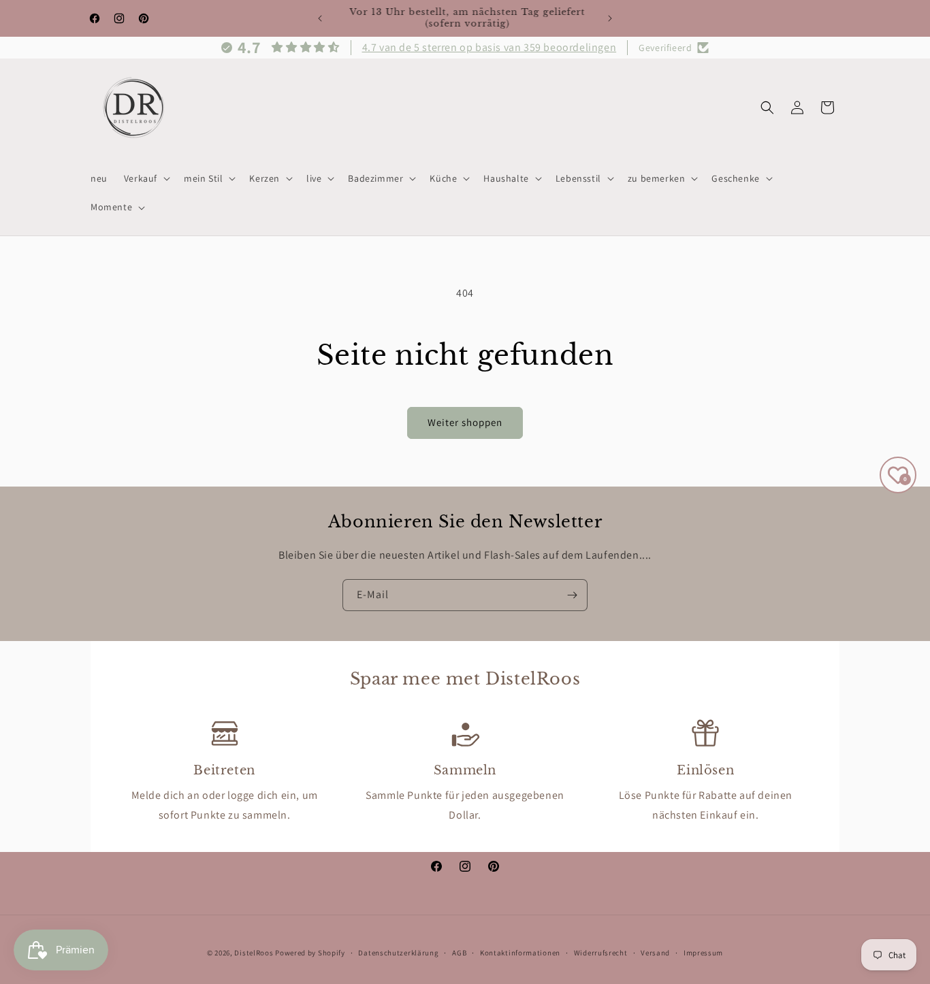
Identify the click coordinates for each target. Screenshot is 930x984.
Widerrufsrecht (601, 952)
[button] (146, 178)
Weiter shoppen (465, 422)
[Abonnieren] (572, 595)
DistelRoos (253, 952)
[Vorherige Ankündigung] (320, 18)
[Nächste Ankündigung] (610, 18)
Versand (655, 952)
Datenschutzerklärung (398, 952)
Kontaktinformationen (520, 952)
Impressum (703, 952)
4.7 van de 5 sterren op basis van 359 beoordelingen (489, 47)
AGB (459, 952)
